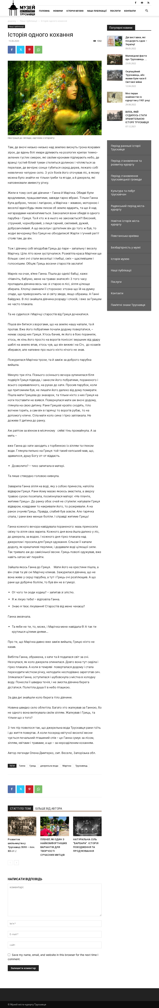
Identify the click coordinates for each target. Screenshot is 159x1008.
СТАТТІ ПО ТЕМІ (20, 808)
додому (12, 20)
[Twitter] (20, 50)
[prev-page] (10, 862)
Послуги (115, 10)
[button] (146, 11)
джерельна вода (49, 765)
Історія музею (75, 10)
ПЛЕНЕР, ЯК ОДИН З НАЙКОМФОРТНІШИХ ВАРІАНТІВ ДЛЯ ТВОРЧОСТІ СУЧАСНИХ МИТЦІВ (53, 847)
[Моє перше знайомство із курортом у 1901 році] (115, 97)
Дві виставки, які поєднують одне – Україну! (136, 41)
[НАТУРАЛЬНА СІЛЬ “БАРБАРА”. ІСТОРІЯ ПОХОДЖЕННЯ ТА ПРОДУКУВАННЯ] (87, 826)
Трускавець (81, 765)
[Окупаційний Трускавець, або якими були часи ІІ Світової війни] (115, 75)
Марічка (66, 765)
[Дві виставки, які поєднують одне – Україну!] (115, 41)
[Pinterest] (29, 50)
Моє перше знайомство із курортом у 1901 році (137, 97)
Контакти (130, 10)
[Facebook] (135, 2)
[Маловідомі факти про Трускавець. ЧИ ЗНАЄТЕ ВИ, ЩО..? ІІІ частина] (115, 59)
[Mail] (142, 2)
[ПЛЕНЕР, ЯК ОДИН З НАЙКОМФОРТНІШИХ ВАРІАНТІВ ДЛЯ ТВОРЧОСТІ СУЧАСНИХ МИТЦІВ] (54, 826)
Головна (44, 10)
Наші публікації (97, 10)
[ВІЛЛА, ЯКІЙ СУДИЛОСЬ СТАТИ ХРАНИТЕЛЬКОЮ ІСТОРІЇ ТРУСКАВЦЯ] (115, 115)
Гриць (32, 765)
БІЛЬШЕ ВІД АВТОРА (48, 808)
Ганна (22, 765)
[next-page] (16, 862)
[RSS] (148, 2)
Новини (58, 10)
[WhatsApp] (38, 50)
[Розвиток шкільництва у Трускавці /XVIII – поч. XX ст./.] (22, 826)
